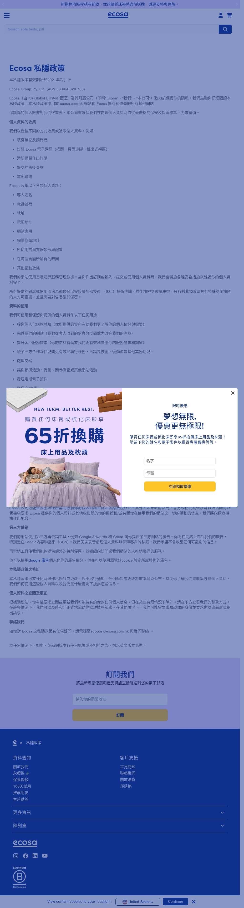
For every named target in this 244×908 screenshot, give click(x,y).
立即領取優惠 (179, 486)
